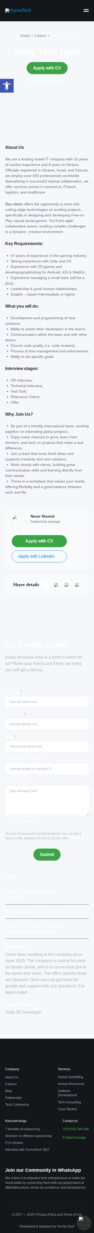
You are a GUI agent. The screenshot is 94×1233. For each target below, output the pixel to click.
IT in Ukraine (14, 1143)
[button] (7, 86)
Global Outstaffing (70, 1077)
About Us (11, 1077)
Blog (8, 1091)
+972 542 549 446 (76, 1129)
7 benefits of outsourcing (22, 1129)
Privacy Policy (47, 1214)
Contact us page (74, 1137)
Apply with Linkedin (47, 81)
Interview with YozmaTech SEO (27, 1149)
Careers (11, 1084)
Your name (13, 692)
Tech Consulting (69, 1102)
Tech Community (17, 1105)
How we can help (17, 781)
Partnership (13, 1098)
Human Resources (71, 1084)
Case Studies (67, 1109)
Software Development (67, 1093)
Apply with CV (47, 68)
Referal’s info (15, 714)
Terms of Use (73, 1214)
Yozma (25, 36)
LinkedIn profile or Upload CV (26, 759)
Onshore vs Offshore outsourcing (28, 1136)
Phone (10, 737)
